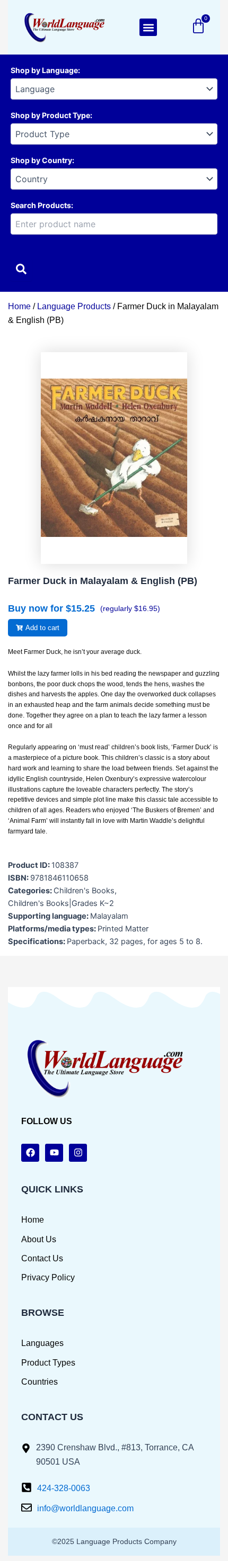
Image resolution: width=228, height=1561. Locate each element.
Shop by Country (41, 160)
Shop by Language (44, 70)
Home (19, 306)
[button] (148, 27)
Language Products (74, 306)
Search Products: (42, 205)
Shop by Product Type (50, 115)
